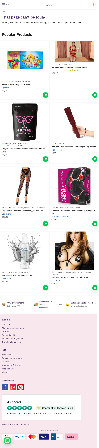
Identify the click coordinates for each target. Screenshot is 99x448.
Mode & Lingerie (31, 208)
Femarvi (5, 88)
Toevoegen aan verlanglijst (43, 46)
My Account (7, 354)
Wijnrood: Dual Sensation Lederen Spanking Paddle (73, 146)
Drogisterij (7, 144)
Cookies (5, 331)
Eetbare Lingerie (58, 208)
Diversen (6, 82)
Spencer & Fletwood (60, 216)
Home (4, 12)
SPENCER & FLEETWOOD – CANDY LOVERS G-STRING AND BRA (73, 211)
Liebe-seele (56, 150)
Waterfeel (6, 278)
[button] (7, 440)
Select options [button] (45, 95)
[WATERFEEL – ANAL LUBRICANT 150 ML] (25, 251)
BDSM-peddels (57, 144)
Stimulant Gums (20, 144)
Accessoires (56, 272)
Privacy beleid (8, 335)
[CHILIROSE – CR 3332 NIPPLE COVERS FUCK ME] (74, 251)
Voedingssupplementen (12, 146)
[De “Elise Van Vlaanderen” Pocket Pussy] (74, 51)
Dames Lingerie (8, 208)
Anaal (4, 272)
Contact (5, 361)
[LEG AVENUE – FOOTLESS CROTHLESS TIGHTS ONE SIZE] (25, 186)
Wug (4, 152)
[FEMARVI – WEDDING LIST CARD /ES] (25, 60)
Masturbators (65, 65)
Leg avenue (7, 214)
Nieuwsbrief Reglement (12, 338)
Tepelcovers (57, 274)
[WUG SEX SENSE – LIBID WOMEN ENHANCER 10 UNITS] (25, 122)
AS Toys (54, 65)
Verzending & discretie (12, 365)
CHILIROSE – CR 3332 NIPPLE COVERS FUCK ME (69, 277)
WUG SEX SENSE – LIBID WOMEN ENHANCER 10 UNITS (23, 148)
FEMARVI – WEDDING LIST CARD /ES (16, 84)
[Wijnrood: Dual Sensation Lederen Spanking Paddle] (74, 122)
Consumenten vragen (12, 358)
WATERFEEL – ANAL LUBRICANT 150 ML (17, 275)
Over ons (6, 324)
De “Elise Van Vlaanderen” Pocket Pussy (69, 67)
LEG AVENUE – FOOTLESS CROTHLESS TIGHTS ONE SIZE (22, 210)
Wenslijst (6, 372)
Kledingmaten (8, 369)
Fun (12, 82)
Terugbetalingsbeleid (11, 342)
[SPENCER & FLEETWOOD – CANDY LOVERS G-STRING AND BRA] (74, 186)
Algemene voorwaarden (13, 328)
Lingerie (19, 208)
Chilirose (55, 280)
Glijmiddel (24, 272)
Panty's (42, 208)
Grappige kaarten (22, 82)
